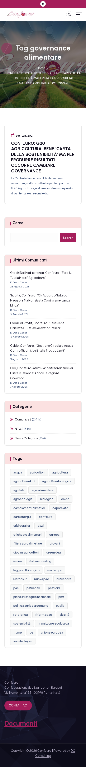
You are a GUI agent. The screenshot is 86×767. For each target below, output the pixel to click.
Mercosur (20, 579)
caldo (65, 499)
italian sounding (40, 561)
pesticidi (54, 588)
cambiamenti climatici (29, 508)
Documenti (20, 723)
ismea (17, 561)
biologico (46, 499)
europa (54, 534)
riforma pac (43, 614)
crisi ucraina (21, 525)
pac (16, 588)
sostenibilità (22, 623)
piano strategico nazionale (32, 597)
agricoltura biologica (56, 481)
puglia (60, 605)
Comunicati (23, 419)
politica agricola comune (30, 605)
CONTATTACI (18, 705)
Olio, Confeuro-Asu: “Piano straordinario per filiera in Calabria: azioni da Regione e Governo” (41, 373)
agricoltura (60, 472)
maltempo (54, 570)
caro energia (22, 517)
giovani (55, 543)
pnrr (61, 597)
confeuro (45, 517)
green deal (53, 552)
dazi (41, 525)
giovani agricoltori (26, 552)
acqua (17, 472)
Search (68, 237)
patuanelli (33, 588)
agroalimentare (42, 490)
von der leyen (22, 641)
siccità (64, 614)
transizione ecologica (53, 623)
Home (41, 68)
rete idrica (20, 614)
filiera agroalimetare (27, 543)
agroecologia (23, 499)
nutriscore (64, 579)
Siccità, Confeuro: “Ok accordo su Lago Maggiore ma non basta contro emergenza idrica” (40, 300)
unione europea (52, 632)
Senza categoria (26, 438)
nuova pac (41, 579)
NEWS (19, 429)
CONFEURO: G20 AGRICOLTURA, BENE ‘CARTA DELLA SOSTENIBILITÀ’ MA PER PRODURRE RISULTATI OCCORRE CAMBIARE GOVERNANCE (43, 78)
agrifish (18, 490)
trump (17, 632)
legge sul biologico (26, 570)
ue (31, 632)
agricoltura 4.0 (24, 481)
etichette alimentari (27, 534)
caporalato (60, 508)
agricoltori (37, 472)
